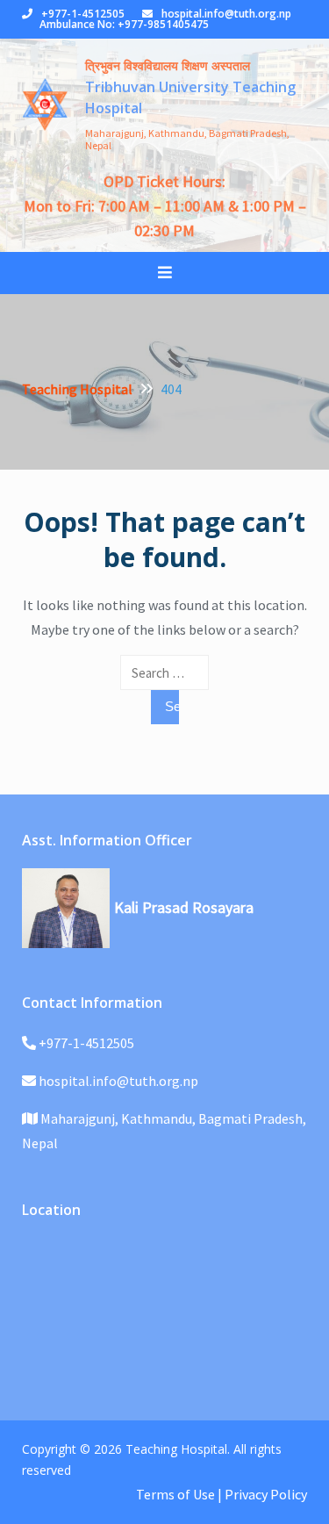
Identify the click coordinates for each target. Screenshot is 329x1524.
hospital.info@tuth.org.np (226, 13)
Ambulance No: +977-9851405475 (124, 24)
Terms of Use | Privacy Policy (221, 1494)
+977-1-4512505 (83, 13)
